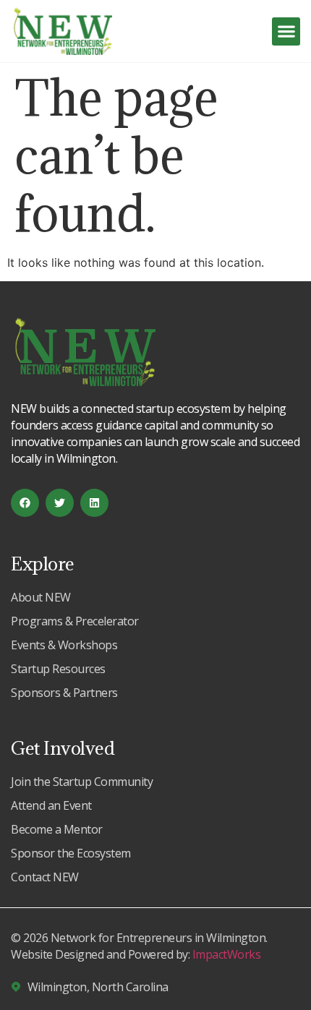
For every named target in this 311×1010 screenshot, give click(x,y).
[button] (286, 31)
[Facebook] (25, 503)
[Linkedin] (94, 503)
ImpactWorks (226, 954)
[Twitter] (60, 503)
